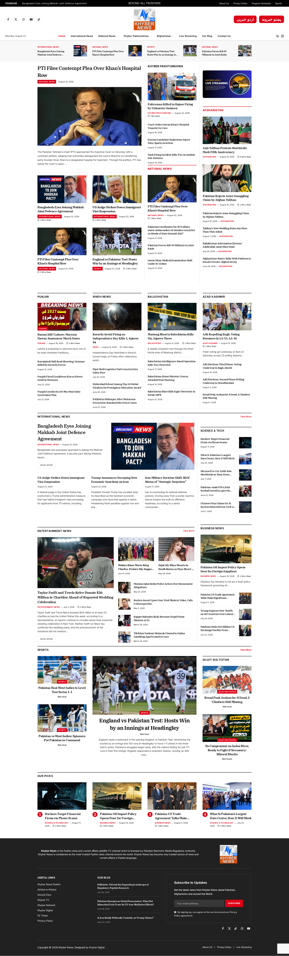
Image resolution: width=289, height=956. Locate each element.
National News (106, 36)
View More (246, 416)
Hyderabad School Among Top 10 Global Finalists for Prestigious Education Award (117, 386)
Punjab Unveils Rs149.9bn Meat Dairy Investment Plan (58, 393)
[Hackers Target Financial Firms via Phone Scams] (245, 442)
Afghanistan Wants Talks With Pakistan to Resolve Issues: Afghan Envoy (227, 260)
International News (82, 36)
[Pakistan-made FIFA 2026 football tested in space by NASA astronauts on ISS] (245, 491)
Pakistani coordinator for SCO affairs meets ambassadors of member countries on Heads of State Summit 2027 (171, 230)
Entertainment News (48, 607)
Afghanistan (164, 36)
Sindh (96, 347)
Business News (212, 528)
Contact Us (224, 36)
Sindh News (102, 296)
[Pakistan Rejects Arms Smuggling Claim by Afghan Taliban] (227, 178)
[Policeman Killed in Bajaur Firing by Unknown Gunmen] (172, 86)
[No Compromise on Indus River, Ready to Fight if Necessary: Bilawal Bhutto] (227, 728)
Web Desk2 (227, 759)
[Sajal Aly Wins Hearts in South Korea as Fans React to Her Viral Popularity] (176, 549)
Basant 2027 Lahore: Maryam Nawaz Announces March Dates (58, 336)
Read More (46, 465)
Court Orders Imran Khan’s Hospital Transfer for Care (168, 126)
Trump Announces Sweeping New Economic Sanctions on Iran (114, 480)
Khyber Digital (97, 947)
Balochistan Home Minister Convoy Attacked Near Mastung (168, 378)
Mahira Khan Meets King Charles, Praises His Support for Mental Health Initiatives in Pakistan (136, 567)
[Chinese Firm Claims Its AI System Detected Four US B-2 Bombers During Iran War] (245, 507)
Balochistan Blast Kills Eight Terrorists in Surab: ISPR (171, 393)
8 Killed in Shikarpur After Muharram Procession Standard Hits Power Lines (115, 401)
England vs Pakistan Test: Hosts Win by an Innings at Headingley (161, 53)
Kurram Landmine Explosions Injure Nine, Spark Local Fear (169, 141)
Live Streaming (188, 36)
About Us (224, 3)
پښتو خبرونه (271, 19)
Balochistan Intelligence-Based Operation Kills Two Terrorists (172, 363)
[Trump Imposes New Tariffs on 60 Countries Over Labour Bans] (245, 614)
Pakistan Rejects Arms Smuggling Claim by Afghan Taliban (226, 198)
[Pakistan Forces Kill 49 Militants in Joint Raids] (245, 50)
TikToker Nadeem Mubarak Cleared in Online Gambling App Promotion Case (159, 635)
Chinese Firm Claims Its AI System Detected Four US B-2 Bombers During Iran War (217, 505)
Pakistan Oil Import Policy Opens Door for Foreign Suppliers (223, 569)
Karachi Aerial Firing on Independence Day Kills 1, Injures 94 (115, 338)
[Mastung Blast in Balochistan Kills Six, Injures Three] (172, 316)
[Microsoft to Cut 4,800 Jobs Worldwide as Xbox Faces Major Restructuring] (245, 475)
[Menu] (282, 36)
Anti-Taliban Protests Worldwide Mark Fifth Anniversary (225, 150)
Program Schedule (261, 3)
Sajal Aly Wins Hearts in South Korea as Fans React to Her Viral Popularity (176, 567)
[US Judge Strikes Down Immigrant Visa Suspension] (116, 189)
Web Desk (62, 697)
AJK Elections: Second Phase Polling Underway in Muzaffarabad (223, 381)
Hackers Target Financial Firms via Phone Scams (215, 440)
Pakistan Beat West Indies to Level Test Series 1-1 (62, 690)
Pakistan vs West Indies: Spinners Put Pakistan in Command (61, 738)
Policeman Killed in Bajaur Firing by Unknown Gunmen (170, 106)
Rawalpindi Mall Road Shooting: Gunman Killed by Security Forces (61, 363)
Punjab (43, 296)
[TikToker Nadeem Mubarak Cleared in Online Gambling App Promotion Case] (124, 637)
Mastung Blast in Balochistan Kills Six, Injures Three (171, 336)
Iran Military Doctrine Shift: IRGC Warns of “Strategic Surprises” (167, 480)
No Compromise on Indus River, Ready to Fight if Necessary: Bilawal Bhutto (227, 750)
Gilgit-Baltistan (216, 659)
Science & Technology (56, 823)
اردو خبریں (245, 19)
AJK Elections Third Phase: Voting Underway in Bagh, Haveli (222, 366)
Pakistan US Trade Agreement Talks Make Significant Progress (218, 596)
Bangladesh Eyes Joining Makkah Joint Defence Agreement (54, 3)
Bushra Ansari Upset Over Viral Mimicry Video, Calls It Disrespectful (163, 602)
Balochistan (158, 296)
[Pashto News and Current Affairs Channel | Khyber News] (144, 19)
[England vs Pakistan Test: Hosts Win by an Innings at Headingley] (190, 50)
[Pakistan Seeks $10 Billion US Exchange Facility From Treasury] (245, 630)
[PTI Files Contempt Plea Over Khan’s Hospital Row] (135, 50)
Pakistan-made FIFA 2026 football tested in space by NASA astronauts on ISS (215, 489)
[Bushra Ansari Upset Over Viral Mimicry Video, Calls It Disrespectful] (124, 604)
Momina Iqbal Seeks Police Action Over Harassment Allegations (163, 585)
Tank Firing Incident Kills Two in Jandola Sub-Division (171, 156)
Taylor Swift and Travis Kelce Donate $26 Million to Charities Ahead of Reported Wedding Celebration (75, 597)
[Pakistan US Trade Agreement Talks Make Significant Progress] (245, 598)
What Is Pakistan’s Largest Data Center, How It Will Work (217, 456)
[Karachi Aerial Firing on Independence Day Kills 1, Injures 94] (117, 316)
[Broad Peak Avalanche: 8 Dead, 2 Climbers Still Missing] (227, 680)
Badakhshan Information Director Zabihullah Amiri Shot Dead (222, 245)
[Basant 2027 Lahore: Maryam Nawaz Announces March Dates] (61, 317)
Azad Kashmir (210, 343)
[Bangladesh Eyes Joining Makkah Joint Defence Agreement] (80, 50)
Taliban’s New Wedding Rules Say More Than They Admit (225, 230)
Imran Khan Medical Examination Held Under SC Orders (170, 262)
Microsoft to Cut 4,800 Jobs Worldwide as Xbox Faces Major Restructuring (216, 473)
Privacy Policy (240, 3)
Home (61, 36)
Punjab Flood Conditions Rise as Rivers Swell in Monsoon (60, 378)
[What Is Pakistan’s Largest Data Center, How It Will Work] (245, 459)
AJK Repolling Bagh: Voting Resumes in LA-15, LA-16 (221, 336)
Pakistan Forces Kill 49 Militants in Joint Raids (214, 53)
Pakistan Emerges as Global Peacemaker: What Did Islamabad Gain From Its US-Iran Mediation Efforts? (125, 903)
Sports (278, 3)
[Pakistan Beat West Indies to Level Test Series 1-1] (61, 670)
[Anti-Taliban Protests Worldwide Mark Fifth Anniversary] (227, 130)
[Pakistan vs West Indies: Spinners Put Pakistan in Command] (61, 718)
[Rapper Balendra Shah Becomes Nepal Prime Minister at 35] (124, 620)
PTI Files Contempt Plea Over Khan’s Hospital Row (108, 53)
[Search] (277, 36)
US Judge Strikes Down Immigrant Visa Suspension (116, 209)
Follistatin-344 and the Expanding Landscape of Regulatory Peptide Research (123, 886)
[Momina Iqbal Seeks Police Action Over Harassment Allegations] (124, 587)
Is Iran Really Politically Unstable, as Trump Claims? (125, 917)
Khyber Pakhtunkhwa (136, 36)
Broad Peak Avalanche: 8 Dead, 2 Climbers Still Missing (226, 396)
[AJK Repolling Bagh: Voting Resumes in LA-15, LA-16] (227, 316)
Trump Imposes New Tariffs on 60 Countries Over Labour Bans (217, 612)
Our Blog (207, 36)
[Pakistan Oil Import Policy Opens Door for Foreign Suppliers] (226, 549)
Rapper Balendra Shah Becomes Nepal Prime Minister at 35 (159, 618)
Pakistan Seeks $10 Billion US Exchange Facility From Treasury (217, 628)
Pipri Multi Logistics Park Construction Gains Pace (115, 371)
